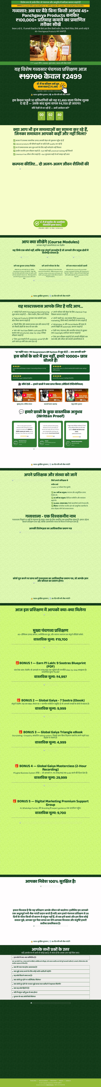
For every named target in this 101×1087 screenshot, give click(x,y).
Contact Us (68, 1080)
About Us (61, 1080)
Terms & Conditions (43, 1080)
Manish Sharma (50, 1084)
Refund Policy (53, 1080)
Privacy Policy (33, 1080)
